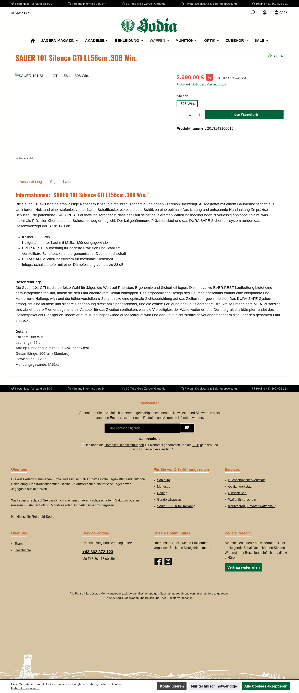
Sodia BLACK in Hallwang (176, 506)
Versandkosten (138, 593)
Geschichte (23, 550)
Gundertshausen (169, 499)
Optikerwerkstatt (239, 486)
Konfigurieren (172, 686)
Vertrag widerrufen (243, 567)
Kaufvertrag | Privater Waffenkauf (251, 506)
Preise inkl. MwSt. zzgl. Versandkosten (201, 84)
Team (19, 543)
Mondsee (163, 486)
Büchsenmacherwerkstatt (246, 480)
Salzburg (163, 480)
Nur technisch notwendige (214, 686)
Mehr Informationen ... (25, 688)
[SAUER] (276, 59)
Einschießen (237, 493)
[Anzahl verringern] (181, 114)
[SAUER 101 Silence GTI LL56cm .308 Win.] (91, 117)
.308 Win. (187, 104)
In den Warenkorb (244, 114)
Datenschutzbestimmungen (124, 445)
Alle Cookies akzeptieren (265, 686)
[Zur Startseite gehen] (149, 25)
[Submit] (187, 428)
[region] (91, 117)
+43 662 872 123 (97, 552)
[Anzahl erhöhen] (199, 114)
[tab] (30, 181)
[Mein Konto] (265, 12)
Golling (162, 493)
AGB (195, 445)
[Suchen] (253, 12)
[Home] (32, 40)
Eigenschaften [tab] (61, 182)
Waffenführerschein (242, 499)
